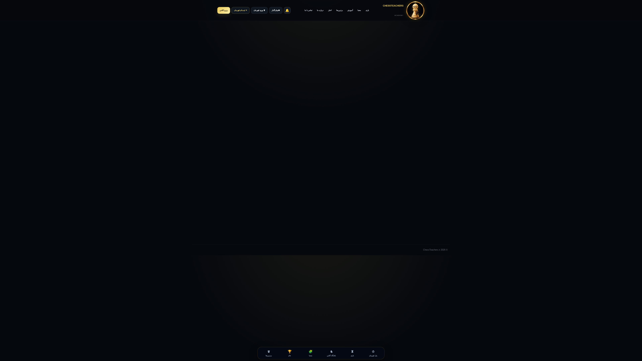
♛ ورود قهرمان (259, 10)
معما (359, 10)
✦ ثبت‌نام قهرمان (240, 10)
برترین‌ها (339, 10)
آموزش (350, 10)
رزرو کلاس (224, 10)
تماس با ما (308, 10)
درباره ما (320, 10)
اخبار (330, 10)
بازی (367, 10)
